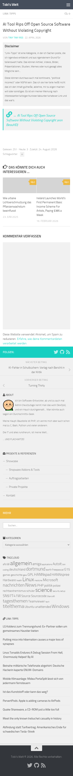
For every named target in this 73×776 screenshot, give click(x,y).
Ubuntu (29, 607)
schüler (30, 591)
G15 (67, 569)
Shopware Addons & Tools (24, 469)
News (31, 585)
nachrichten (14, 585)
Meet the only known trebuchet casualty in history (32, 718)
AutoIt (57, 564)
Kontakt (10, 495)
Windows (60, 606)
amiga (36, 564)
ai (22, 154)
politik (48, 585)
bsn (64, 564)
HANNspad (42, 574)
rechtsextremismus (14, 591)
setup (62, 591)
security (56, 591)
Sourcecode (39, 596)
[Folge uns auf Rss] (68, 352)
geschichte (16, 574)
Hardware (9, 580)
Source (26, 596)
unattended (43, 607)
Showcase (12, 461)
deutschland (17, 569)
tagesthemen (15, 601)
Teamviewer (36, 601)
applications (47, 564)
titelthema (13, 606)
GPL (31, 574)
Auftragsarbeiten (19, 478)
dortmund (35, 569)
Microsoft (50, 580)
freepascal (58, 569)
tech (47, 602)
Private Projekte (18, 487)
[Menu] (68, 4)
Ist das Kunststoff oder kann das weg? (25, 692)
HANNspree (60, 574)
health (19, 580)
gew (25, 575)
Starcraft (51, 596)
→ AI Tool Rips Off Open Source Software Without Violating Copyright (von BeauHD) (34, 120)
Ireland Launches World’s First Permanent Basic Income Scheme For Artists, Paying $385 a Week (51, 207)
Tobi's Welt (10, 4)
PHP (40, 585)
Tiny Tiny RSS (15, 37)
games (6, 574)
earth (49, 569)
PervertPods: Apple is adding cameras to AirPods (31, 700)
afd (4, 564)
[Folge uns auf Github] (62, 352)
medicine (38, 580)
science (43, 590)
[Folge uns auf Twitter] (56, 352)
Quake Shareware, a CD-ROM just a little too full (31, 709)
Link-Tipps (9, 13)
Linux (28, 579)
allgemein (21, 563)
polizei (56, 585)
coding (6, 570)
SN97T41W (12, 595)
